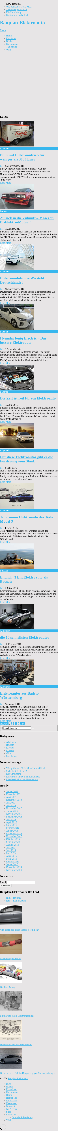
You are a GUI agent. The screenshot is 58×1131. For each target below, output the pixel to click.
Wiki (8, 49)
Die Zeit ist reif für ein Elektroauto (28, 398)
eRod (8, 753)
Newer (3, 723)
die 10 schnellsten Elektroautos (24, 637)
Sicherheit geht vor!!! (16, 9)
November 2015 (14, 836)
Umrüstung (11, 38)
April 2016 (11, 822)
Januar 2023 (12, 791)
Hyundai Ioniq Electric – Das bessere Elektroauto (23, 340)
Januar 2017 (12, 811)
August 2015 (12, 844)
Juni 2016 (11, 819)
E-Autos (10, 747)
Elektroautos (12, 44)
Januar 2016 (12, 830)
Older (22, 723)
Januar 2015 (12, 864)
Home (9, 35)
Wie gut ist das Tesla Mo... (19, 6)
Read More (5, 182)
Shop (8, 1111)
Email (3, 882)
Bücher (9, 41)
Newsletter (11, 1103)
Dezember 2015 (14, 833)
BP (1, 166)
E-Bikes (10, 750)
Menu (3, 30)
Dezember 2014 (14, 867)
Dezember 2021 (14, 794)
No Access (11, 1109)
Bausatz (10, 745)
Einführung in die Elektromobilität (23, 776)
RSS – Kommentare (16, 900)
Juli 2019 (10, 802)
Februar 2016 (12, 828)
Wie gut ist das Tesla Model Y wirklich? (25, 768)
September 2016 (14, 816)
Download (11, 1089)
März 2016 (11, 825)
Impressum (11, 1100)
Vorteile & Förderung (22, 1117)
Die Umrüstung (13, 12)
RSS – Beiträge (13, 898)
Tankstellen (11, 46)
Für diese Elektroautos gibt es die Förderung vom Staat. (26, 459)
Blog (8, 1083)
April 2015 (11, 856)
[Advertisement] (29, 83)
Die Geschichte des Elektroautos (22, 779)
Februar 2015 (12, 861)
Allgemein (11, 742)
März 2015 (11, 858)
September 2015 (14, 842)
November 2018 (14, 808)
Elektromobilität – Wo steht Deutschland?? (22, 280)
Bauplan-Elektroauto (22, 22)
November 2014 (14, 870)
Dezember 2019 (14, 800)
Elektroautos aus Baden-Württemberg (19, 695)
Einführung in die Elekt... (18, 15)
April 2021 (11, 797)
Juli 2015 (10, 847)
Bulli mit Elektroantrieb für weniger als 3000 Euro (22, 157)
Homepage (11, 1097)
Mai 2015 (11, 853)
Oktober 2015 (13, 839)
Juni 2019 (11, 805)
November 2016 (14, 814)
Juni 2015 (11, 850)
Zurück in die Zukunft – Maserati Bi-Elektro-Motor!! (27, 220)
